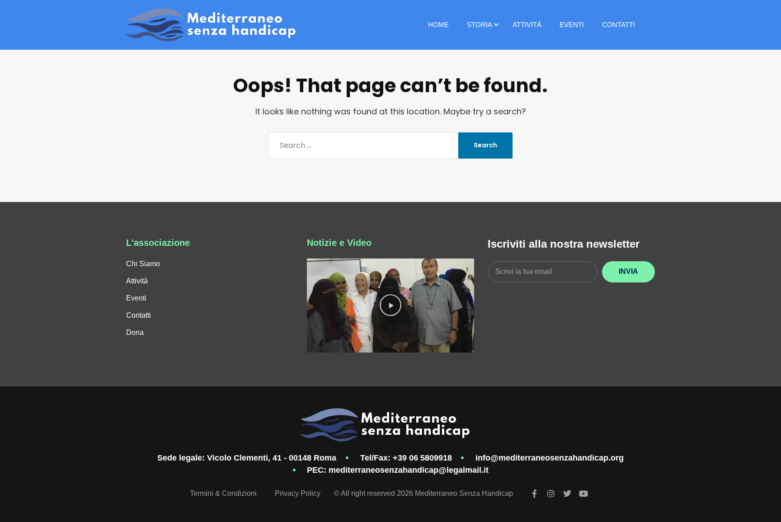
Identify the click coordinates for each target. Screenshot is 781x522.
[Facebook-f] (535, 493)
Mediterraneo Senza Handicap (464, 493)
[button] (390, 305)
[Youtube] (583, 493)
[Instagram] (551, 493)
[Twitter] (567, 493)
